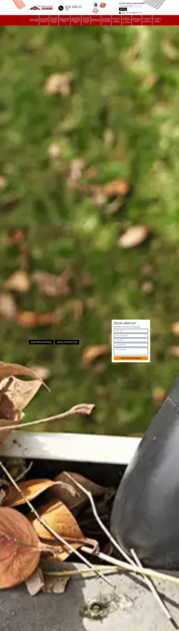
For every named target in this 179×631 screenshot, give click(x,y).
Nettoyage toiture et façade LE (44, 20)
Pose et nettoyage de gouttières (126, 20)
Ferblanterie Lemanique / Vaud (64, 20)
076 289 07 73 (73, 8)
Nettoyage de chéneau (157, 20)
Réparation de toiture (95, 20)
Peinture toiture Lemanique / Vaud (86, 20)
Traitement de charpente (146, 20)
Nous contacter (67, 342)
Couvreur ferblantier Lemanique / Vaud (75, 20)
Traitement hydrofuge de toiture (106, 20)
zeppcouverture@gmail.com (131, 13)
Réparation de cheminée (116, 20)
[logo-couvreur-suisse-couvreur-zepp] (41, 7)
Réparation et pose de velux (136, 20)
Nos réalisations (41, 342)
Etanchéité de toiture (34, 20)
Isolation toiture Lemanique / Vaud (54, 20)
